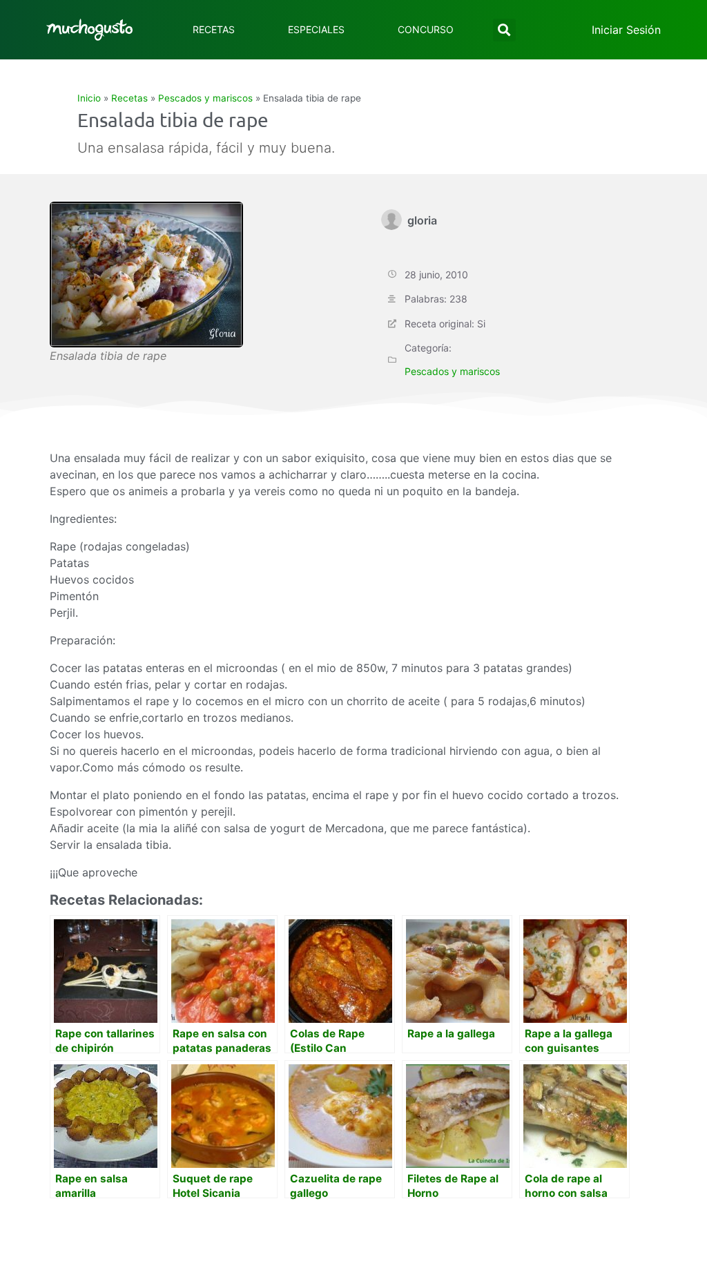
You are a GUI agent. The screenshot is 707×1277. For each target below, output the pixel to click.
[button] (504, 30)
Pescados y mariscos (205, 98)
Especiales (316, 29)
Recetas (214, 29)
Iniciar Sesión (626, 30)
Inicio (89, 98)
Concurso (426, 29)
